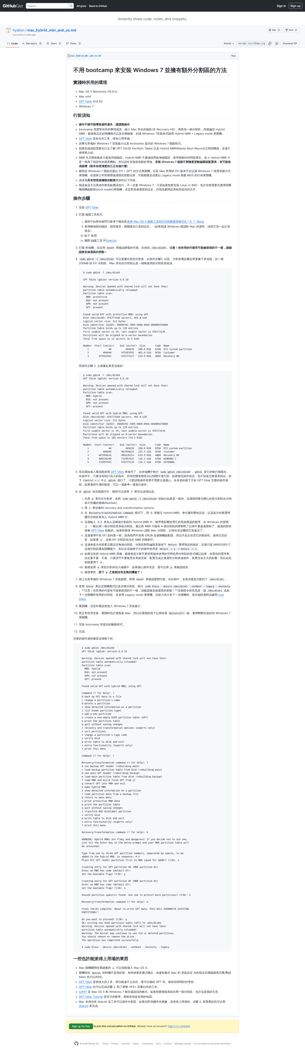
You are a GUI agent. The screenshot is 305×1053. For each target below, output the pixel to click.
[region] (152, 537)
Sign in (281, 6)
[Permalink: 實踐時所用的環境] (70, 82)
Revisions (33, 43)
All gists (81, 5)
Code (14, 43)
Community (147, 1043)
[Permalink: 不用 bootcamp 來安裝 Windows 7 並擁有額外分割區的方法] (70, 70)
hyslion (19, 30)
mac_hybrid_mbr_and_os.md (51, 30)
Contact (168, 1043)
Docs (158, 1043)
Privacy (115, 1043)
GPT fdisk (85, 101)
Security (126, 1043)
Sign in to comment (179, 1026)
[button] (270, 43)
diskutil (83, 1006)
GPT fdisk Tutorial (91, 996)
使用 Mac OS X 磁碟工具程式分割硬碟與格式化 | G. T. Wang (165, 221)
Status (136, 1043)
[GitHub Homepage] (76, 1043)
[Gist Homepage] (13, 6)
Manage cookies (183, 1043)
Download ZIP (290, 43)
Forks (75, 43)
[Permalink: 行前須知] (70, 115)
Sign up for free (81, 1026)
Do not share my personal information (212, 1043)
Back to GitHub (98, 5)
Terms (105, 1043)
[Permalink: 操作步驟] (70, 198)
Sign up (295, 6)
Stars (56, 43)
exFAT (83, 991)
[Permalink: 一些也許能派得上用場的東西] (70, 958)
